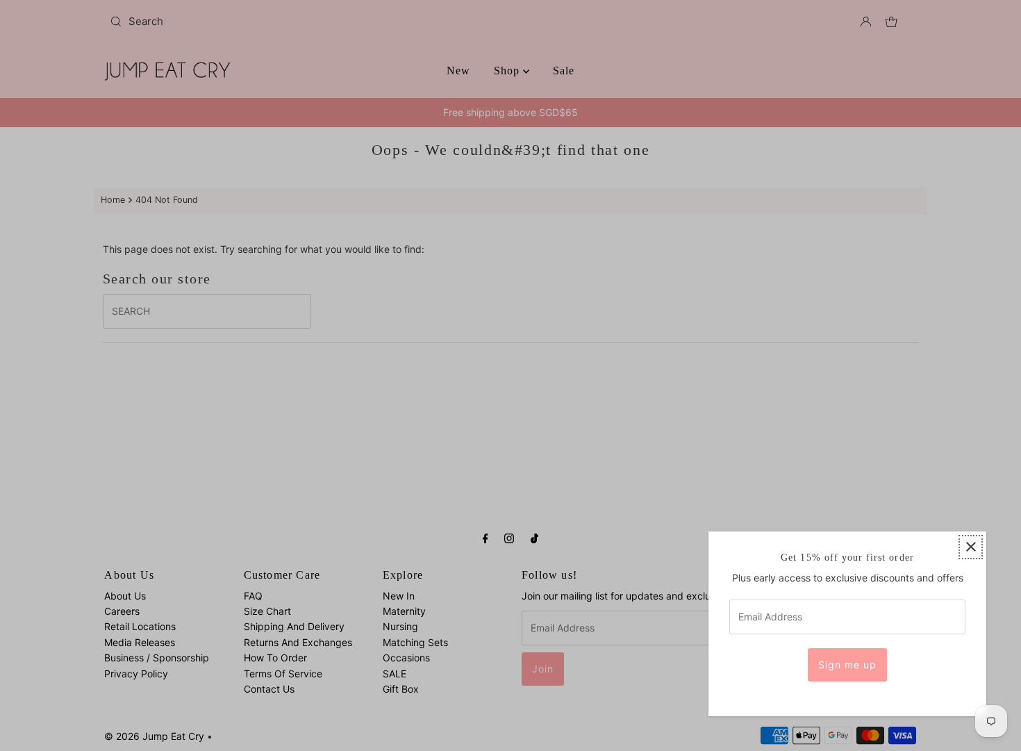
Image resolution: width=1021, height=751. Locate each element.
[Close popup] (970, 547)
